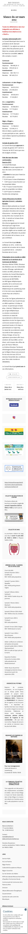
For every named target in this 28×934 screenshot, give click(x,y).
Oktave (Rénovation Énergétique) (12, 890)
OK (26, 909)
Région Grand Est (7, 870)
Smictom (5, 887)
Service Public (6, 858)
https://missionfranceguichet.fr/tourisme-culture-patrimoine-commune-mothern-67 (14, 485)
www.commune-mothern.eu (10, 839)
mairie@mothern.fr (8, 836)
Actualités (14, 374)
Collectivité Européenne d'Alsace (11, 867)
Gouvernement (6, 894)
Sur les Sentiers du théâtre (10, 873)
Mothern (14, 2)
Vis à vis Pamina (7, 861)
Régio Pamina (6, 864)
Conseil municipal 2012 (14, 377)
